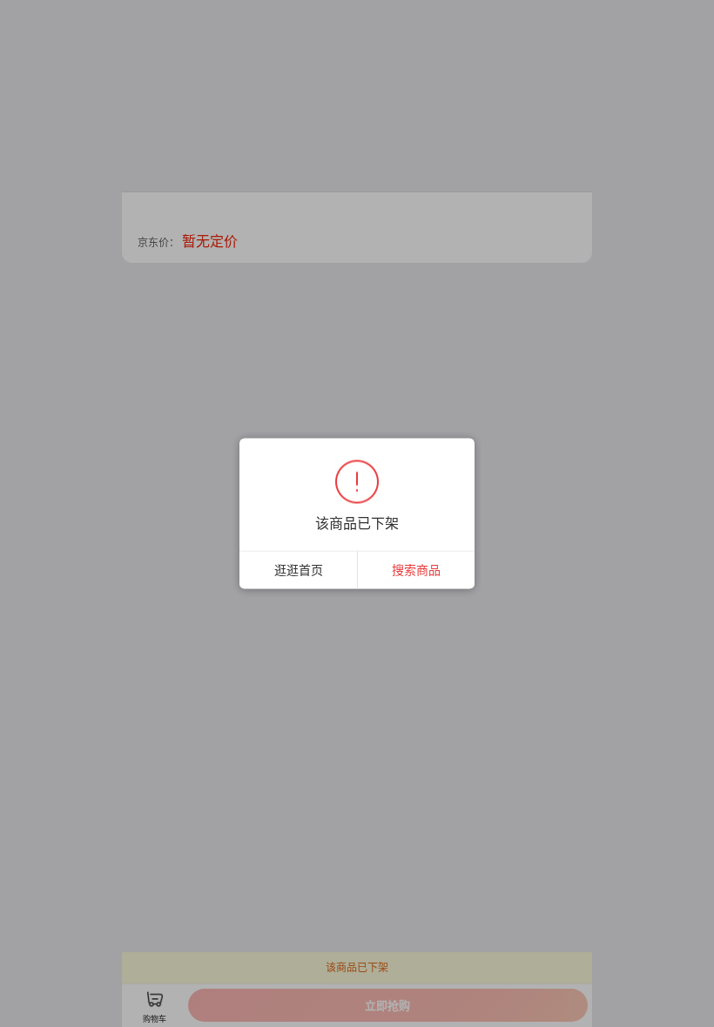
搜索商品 (416, 569)
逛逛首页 (298, 569)
